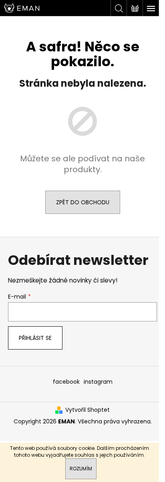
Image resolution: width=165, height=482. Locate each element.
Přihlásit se (35, 338)
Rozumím (81, 468)
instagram (98, 382)
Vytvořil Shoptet (87, 410)
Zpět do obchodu (82, 202)
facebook (66, 382)
